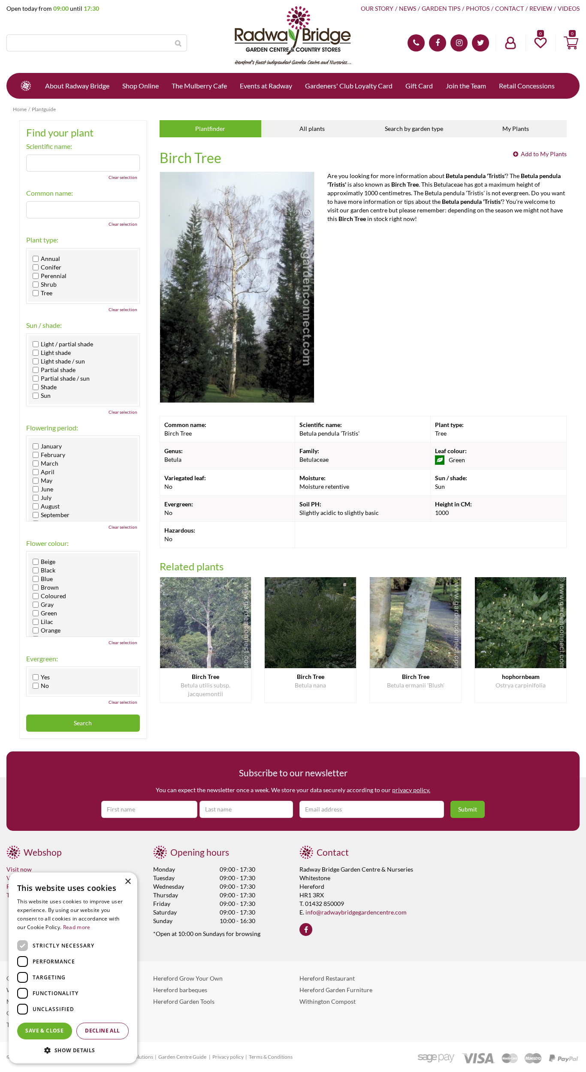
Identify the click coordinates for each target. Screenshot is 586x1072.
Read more (77, 927)
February (53, 455)
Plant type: (42, 240)
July (46, 498)
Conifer (51, 267)
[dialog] (73, 967)
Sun (46, 396)
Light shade (56, 353)
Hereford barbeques (180, 989)
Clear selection (123, 177)
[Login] (510, 42)
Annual (50, 259)
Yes (45, 677)
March (49, 463)
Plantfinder (210, 128)
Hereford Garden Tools (183, 1001)
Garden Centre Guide (182, 1057)
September (55, 515)
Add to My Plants (544, 153)
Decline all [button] (102, 1030)
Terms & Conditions (271, 1057)
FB (437, 42)
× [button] (127, 881)
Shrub (49, 285)
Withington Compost (327, 1001)
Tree (46, 293)
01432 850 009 (416, 42)
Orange (50, 630)
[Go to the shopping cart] (571, 42)
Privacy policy (228, 1057)
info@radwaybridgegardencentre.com (356, 912)
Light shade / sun (63, 361)
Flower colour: (47, 543)
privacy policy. (411, 789)
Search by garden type (414, 128)
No (45, 686)
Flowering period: (52, 428)
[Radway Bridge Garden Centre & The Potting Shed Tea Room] (293, 36)
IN (459, 42)
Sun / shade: (44, 325)
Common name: (49, 193)
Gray (47, 605)
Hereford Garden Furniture (335, 989)
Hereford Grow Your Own (188, 978)
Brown (50, 587)
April (47, 472)
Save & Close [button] (44, 1030)
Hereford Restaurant (327, 978)
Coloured (53, 596)
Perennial (53, 276)
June (47, 489)
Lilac (47, 622)
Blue (47, 579)
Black (48, 570)
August (50, 506)
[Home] (25, 86)
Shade (49, 387)
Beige (48, 562)
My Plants (515, 128)
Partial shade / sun (65, 379)
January (51, 446)
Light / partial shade (67, 344)
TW (480, 42)
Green (49, 613)
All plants (312, 128)
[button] (73, 1050)
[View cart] (571, 42)
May (46, 481)
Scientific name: (49, 146)
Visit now (19, 869)
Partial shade (58, 370)
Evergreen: (42, 659)
